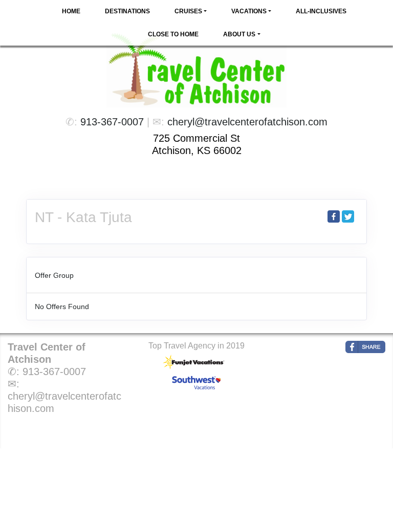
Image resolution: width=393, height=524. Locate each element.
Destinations (127, 11)
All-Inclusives (321, 11)
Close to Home (173, 34)
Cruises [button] (188, 11)
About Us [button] (239, 34)
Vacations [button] (249, 11)
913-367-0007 (112, 121)
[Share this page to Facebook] (334, 216)
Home (71, 11)
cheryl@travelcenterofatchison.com (247, 121)
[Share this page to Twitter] (348, 216)
